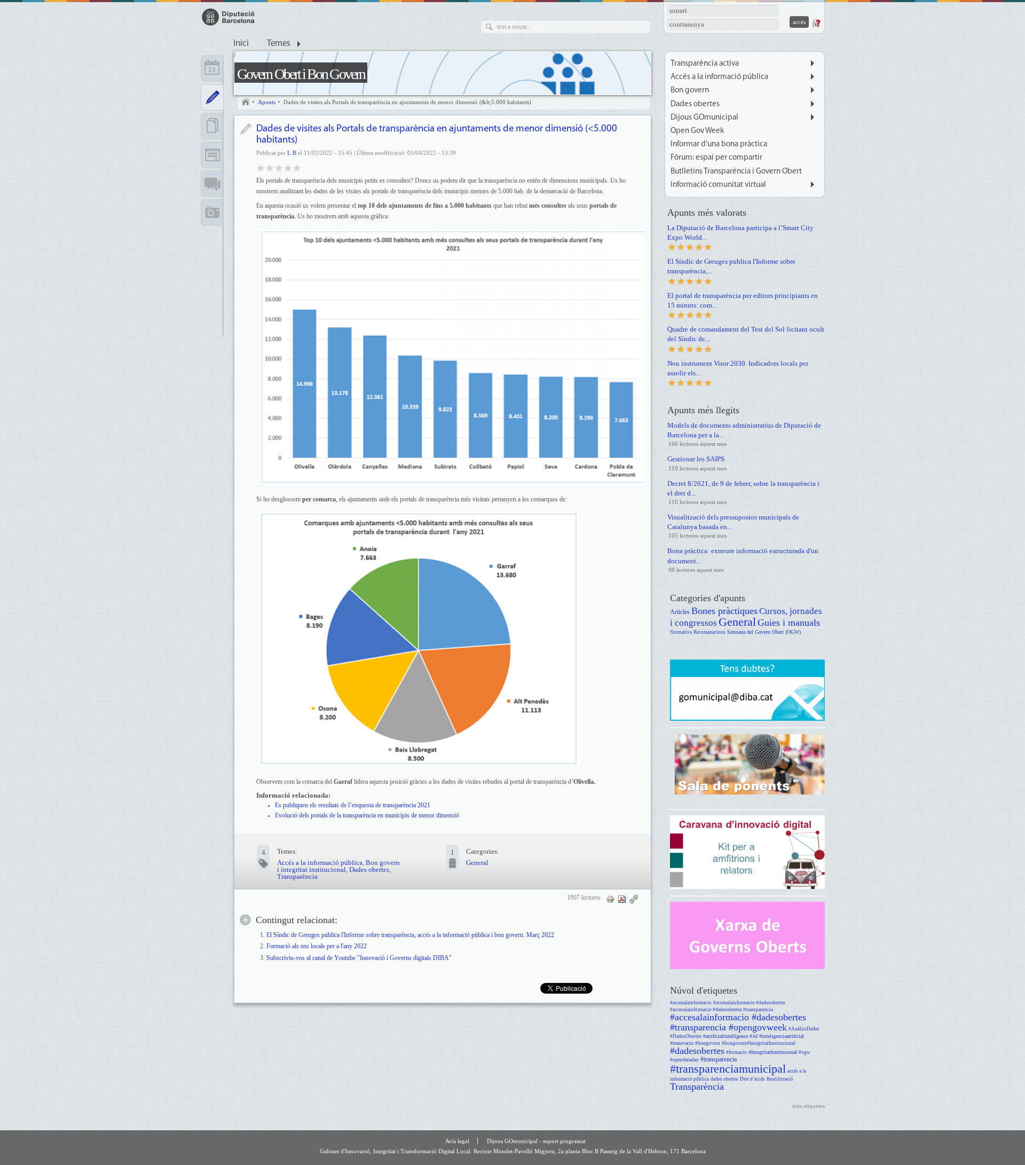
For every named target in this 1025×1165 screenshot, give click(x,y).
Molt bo (288, 167)
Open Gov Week (697, 131)
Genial (297, 167)
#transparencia (718, 1059)
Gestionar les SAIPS (695, 459)
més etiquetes (808, 1106)
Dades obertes (369, 869)
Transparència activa (705, 64)
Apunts (266, 102)
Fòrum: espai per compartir (716, 158)
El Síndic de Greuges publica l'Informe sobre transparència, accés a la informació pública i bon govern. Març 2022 (410, 935)
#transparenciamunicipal (728, 1068)
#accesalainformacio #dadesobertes (749, 1002)
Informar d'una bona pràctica (719, 144)
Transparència (297, 876)
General (477, 863)
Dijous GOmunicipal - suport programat (536, 1141)
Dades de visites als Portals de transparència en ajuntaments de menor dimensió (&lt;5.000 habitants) (407, 102)
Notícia (245, 129)
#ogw (804, 1052)
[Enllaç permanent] (633, 898)
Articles (680, 612)
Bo (278, 167)
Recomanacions (709, 632)
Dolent (260, 167)
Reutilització (780, 1079)
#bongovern (707, 1043)
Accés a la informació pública (319, 863)
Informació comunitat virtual (718, 185)
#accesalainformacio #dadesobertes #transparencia (721, 1009)
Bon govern (690, 90)
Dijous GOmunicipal (704, 118)
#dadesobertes (697, 1050)
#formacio (736, 1052)
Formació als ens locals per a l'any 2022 (316, 946)
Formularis (212, 154)
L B (291, 152)
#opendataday (684, 1059)
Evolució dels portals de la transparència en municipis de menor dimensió (367, 815)
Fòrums (212, 183)
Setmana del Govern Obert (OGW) (764, 632)
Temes (278, 44)
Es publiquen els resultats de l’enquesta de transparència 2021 (352, 805)
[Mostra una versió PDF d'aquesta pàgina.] (622, 898)
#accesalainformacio (691, 1002)
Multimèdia (212, 212)
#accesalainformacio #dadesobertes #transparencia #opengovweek (738, 1022)
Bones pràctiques (724, 610)
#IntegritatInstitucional (772, 1052)
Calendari (212, 68)
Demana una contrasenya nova (816, 23)
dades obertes (724, 1079)
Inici (241, 44)
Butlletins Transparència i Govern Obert (736, 172)
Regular (269, 167)
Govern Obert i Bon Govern (301, 74)
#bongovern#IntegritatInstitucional (758, 1043)
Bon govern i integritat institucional (338, 866)
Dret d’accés (752, 1079)
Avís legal (457, 1141)
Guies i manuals (789, 622)
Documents (212, 126)
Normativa (681, 632)
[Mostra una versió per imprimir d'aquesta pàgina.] (610, 898)
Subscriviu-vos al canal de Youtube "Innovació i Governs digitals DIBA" (359, 958)
